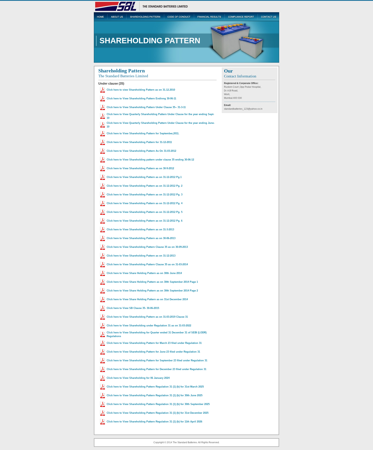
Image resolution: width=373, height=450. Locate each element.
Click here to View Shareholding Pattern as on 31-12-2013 (141, 255)
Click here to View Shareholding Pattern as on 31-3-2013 (140, 229)
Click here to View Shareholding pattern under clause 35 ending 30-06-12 (150, 159)
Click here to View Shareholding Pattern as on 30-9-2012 (140, 168)
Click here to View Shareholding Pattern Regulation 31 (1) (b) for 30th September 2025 (158, 404)
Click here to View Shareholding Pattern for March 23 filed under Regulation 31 (154, 343)
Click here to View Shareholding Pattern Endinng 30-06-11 (141, 98)
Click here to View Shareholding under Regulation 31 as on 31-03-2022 (149, 325)
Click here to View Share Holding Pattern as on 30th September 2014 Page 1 (152, 281)
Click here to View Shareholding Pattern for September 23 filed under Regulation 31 (157, 360)
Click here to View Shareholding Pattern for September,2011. (143, 133)
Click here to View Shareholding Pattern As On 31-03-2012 (141, 150)
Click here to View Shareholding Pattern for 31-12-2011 (139, 142)
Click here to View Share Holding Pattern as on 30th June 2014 (144, 273)
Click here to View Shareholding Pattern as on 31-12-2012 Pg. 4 (144, 203)
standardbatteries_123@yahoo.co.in (243, 109)
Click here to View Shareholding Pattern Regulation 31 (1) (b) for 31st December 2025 (157, 412)
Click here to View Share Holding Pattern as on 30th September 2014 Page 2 (152, 290)
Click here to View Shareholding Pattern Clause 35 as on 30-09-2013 (147, 246)
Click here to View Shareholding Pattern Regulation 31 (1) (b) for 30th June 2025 (154, 395)
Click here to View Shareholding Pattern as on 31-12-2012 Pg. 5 (144, 212)
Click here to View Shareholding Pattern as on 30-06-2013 (141, 238)
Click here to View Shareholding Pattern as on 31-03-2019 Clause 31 (147, 316)
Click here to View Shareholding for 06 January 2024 (138, 377)
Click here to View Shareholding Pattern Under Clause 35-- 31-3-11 (146, 107)
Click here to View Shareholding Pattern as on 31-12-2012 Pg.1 (144, 177)
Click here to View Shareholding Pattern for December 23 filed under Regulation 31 (156, 369)
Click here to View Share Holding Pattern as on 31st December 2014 (147, 299)
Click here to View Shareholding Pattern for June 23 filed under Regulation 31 (153, 351)
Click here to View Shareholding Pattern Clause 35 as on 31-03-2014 (147, 264)
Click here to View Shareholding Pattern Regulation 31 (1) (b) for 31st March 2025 (155, 386)
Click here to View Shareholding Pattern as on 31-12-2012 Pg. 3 (144, 194)
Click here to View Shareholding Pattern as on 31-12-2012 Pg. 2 (144, 185)
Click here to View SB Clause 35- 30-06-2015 (133, 308)
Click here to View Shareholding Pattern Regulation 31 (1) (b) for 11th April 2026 (154, 421)
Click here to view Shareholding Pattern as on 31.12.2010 (141, 89)
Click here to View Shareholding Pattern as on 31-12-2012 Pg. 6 (144, 220)
